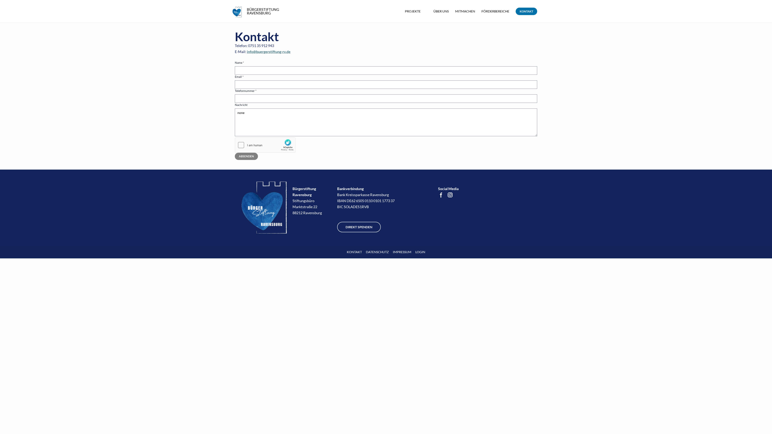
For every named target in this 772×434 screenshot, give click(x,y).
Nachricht (241, 104)
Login (420, 252)
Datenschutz (377, 252)
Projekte (413, 11)
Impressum (402, 252)
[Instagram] (450, 195)
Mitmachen (465, 11)
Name (239, 62)
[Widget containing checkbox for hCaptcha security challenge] (265, 145)
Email (239, 76)
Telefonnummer (246, 90)
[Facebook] (441, 195)
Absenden (246, 156)
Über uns (441, 11)
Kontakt (354, 252)
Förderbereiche (495, 11)
